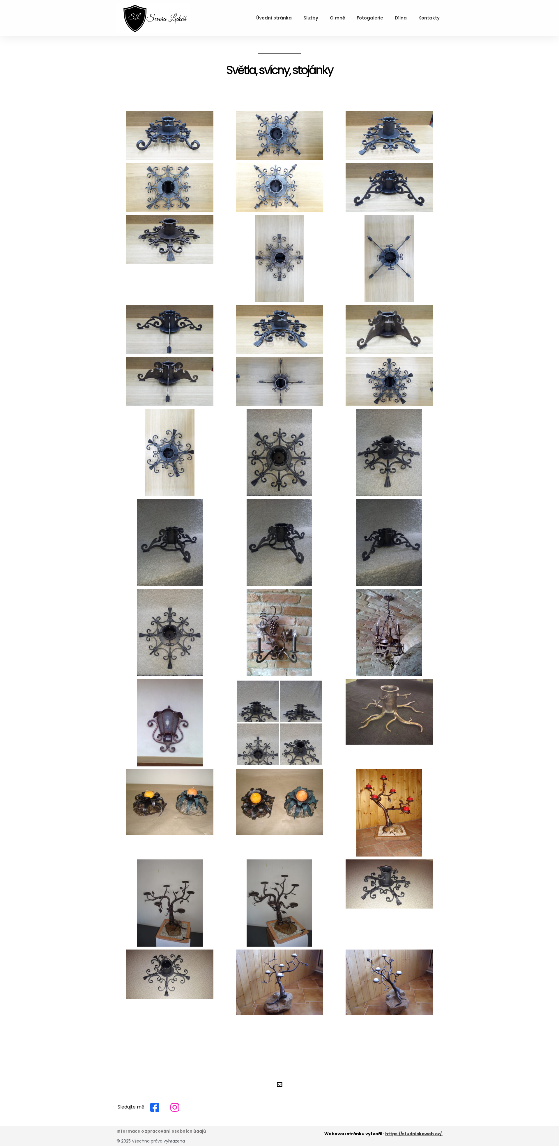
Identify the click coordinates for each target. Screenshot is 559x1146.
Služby (310, 18)
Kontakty (429, 18)
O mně (337, 18)
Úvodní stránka (274, 18)
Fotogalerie (370, 18)
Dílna (401, 18)
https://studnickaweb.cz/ (413, 1134)
